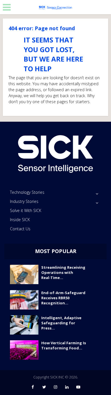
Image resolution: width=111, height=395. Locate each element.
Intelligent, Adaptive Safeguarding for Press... (61, 323)
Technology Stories (27, 192)
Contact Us (20, 228)
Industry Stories (24, 201)
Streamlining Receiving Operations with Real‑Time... (63, 272)
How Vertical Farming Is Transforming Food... (63, 345)
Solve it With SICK (25, 210)
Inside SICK (20, 219)
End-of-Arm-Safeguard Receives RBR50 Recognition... (63, 298)
